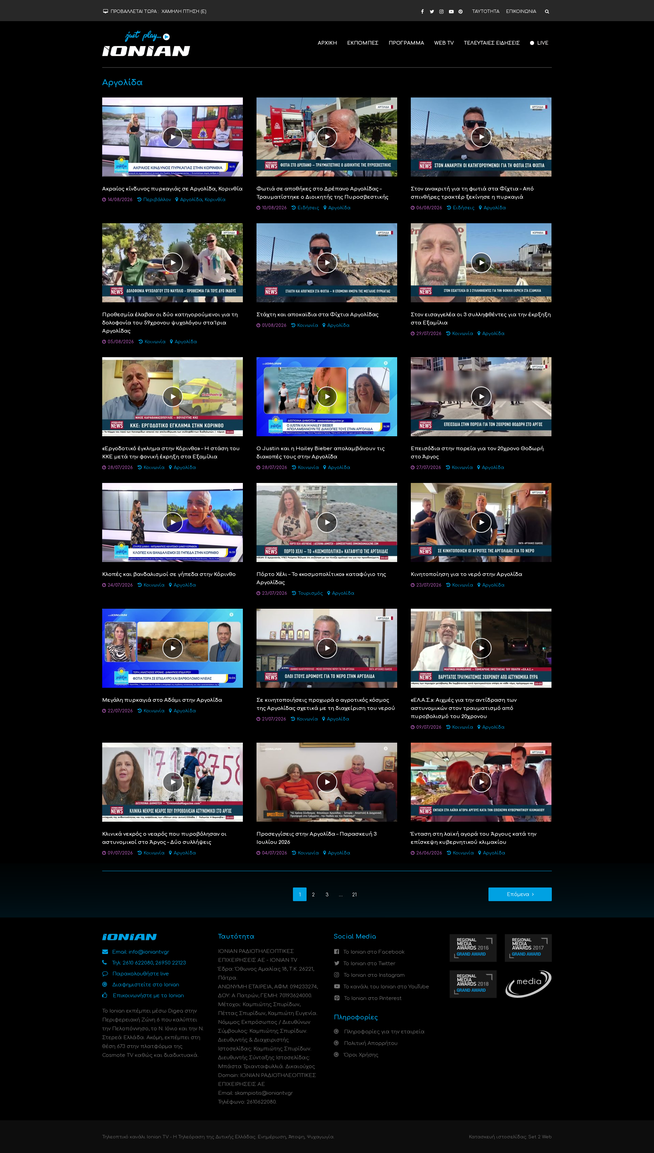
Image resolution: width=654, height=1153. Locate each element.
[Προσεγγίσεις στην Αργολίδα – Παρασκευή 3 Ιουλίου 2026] (326, 782)
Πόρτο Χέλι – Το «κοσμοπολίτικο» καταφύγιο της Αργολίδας (321, 579)
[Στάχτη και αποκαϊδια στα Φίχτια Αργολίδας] (326, 263)
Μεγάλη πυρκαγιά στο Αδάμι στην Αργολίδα (162, 700)
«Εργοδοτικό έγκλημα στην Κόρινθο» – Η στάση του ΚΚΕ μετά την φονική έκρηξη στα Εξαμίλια (171, 453)
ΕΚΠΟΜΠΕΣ (362, 43)
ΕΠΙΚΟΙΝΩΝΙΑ (521, 11)
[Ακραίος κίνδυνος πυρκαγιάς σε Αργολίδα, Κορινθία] (172, 137)
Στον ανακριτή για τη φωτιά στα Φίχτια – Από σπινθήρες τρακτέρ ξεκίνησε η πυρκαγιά (472, 193)
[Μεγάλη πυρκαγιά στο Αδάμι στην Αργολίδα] (172, 648)
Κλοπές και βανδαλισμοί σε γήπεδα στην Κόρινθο (169, 574)
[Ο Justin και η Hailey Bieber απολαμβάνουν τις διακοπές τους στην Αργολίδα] (326, 396)
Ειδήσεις (308, 208)
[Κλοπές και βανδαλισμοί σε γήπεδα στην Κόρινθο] (172, 522)
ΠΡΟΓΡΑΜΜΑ (406, 43)
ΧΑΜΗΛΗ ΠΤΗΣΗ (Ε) (183, 11)
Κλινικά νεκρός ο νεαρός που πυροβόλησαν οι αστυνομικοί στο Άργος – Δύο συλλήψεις (164, 838)
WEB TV (444, 43)
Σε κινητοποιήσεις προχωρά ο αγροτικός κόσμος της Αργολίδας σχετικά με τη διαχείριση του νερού (325, 704)
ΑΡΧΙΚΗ (327, 43)
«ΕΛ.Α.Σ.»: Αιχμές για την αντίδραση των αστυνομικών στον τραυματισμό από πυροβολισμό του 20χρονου (464, 708)
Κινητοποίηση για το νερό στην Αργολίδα (466, 574)
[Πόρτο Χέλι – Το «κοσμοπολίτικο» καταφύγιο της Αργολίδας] (326, 522)
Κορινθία (215, 199)
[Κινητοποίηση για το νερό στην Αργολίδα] (481, 522)
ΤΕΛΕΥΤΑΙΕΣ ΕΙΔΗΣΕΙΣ (492, 43)
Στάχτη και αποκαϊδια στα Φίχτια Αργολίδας (317, 315)
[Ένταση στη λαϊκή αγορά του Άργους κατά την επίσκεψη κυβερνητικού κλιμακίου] (481, 782)
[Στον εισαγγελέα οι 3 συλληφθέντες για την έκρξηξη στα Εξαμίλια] (481, 263)
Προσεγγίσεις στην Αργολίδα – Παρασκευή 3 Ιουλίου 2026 (316, 838)
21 (354, 894)
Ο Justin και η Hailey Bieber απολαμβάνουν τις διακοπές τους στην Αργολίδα (320, 453)
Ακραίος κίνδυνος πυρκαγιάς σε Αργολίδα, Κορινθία (172, 189)
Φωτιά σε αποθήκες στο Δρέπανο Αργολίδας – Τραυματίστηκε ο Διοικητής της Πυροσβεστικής (322, 193)
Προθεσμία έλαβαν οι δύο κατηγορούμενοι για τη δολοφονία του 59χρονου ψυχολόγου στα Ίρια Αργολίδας (170, 323)
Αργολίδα (191, 199)
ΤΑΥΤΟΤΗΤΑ (485, 11)
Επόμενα (518, 894)
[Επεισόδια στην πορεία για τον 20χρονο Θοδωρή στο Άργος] (481, 396)
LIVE (542, 43)
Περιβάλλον (157, 199)
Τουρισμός (310, 593)
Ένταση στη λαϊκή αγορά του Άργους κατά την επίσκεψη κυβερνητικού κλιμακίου (473, 838)
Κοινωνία (155, 341)
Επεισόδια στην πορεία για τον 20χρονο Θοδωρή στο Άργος (477, 453)
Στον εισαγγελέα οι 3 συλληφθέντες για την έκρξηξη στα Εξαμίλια (481, 319)
